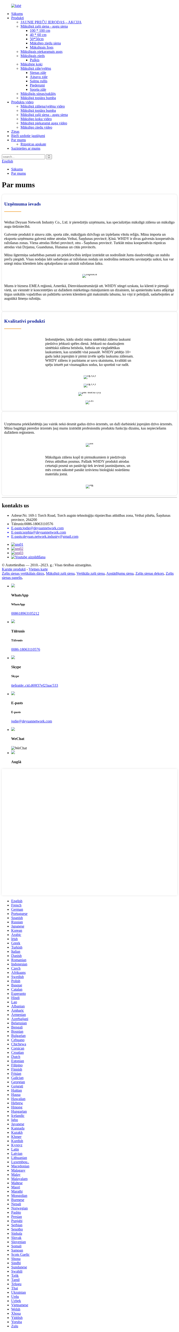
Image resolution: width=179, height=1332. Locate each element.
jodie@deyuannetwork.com (31, 721)
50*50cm (37, 39)
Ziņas (15, 132)
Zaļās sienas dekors (149, 573)
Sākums (17, 14)
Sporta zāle (38, 89)
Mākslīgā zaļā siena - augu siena (44, 26)
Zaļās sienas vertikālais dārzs (23, 573)
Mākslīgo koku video (36, 119)
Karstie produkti (14, 569)
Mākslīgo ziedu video (36, 127)
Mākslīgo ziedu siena (45, 43)
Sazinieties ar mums (25, 148)
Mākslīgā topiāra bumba (38, 98)
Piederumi (37, 85)
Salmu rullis (38, 81)
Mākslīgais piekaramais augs (41, 52)
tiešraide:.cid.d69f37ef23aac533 (34, 685)
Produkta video (22, 102)
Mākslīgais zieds (33, 56)
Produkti (17, 18)
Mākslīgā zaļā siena (60, 573)
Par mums (18, 140)
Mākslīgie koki (31, 64)
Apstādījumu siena (120, 573)
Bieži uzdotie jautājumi (28, 136)
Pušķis (34, 60)
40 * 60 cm (38, 35)
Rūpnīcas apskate (33, 144)
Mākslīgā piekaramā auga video (44, 123)
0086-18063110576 (25, 649)
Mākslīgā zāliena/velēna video (43, 106)
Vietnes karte (38, 569)
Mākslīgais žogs (41, 47)
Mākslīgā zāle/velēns (36, 68)
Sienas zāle (38, 73)
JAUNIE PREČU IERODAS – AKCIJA (51, 22)
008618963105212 (25, 613)
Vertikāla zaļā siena (90, 573)
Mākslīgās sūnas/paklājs (38, 94)
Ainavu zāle (39, 77)
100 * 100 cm (40, 30)
